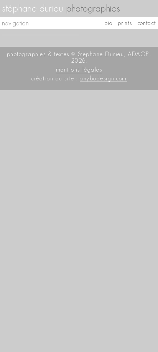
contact (146, 23)
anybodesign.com (103, 78)
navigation (15, 23)
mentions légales (79, 69)
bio (108, 23)
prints (125, 23)
